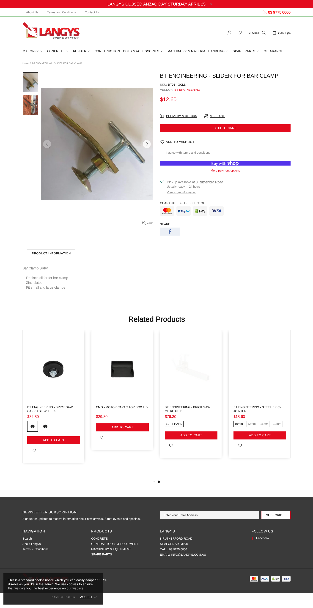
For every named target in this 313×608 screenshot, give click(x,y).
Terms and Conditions (61, 12)
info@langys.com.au (188, 554)
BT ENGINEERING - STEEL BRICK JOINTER (257, 409)
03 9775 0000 (178, 549)
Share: (165, 224)
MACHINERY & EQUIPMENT (111, 549)
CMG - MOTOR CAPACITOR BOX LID (122, 407)
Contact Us (92, 12)
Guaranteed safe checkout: (184, 203)
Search (27, 538)
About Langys (31, 544)
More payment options (225, 170)
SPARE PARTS (101, 554)
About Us (32, 12)
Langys (51, 30)
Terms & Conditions (35, 549)
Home (25, 63)
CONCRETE (99, 538)
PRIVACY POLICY (63, 597)
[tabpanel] (190, 397)
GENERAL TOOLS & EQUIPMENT (114, 544)
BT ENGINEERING (187, 89)
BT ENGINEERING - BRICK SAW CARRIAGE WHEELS (50, 409)
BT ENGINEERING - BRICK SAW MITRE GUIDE (187, 409)
